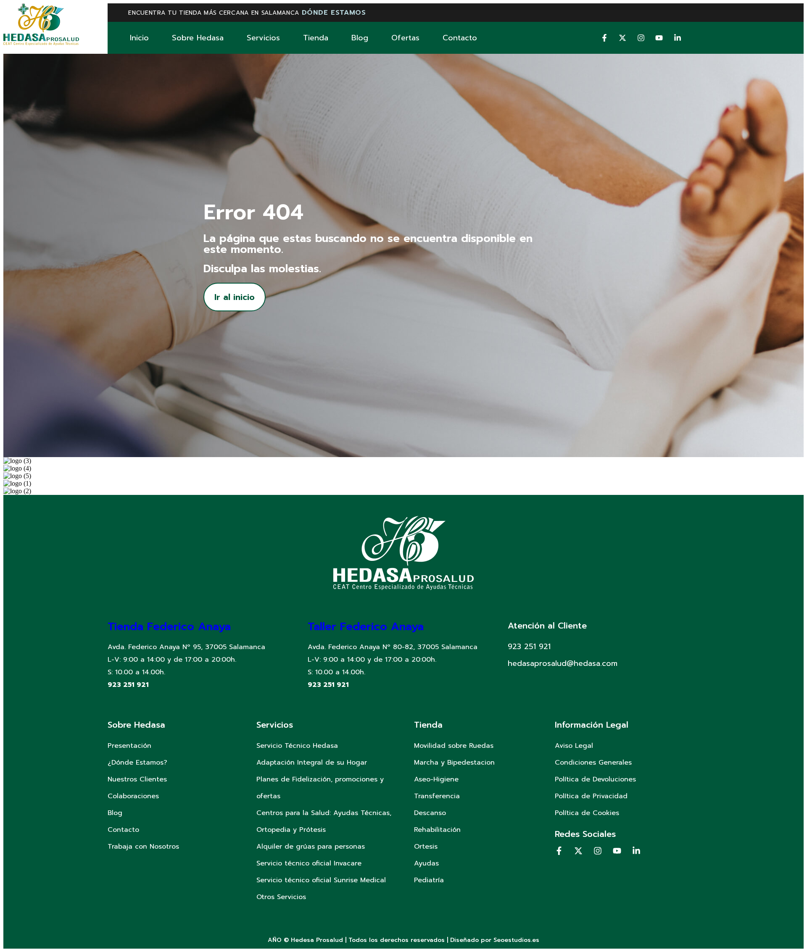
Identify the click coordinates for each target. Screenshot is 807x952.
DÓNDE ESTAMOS (334, 13)
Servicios (263, 38)
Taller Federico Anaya (366, 626)
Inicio (139, 38)
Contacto (460, 38)
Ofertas (405, 38)
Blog (359, 38)
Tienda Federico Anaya (169, 626)
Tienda (315, 38)
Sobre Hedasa (198, 38)
